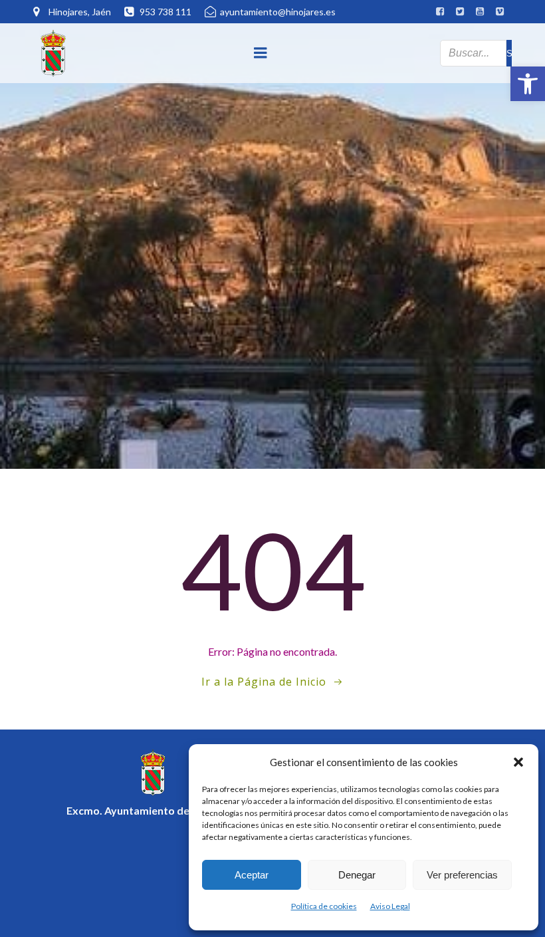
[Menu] (260, 53)
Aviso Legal (390, 906)
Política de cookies (324, 906)
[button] (527, 84)
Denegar (357, 874)
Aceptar (252, 874)
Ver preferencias (462, 874)
